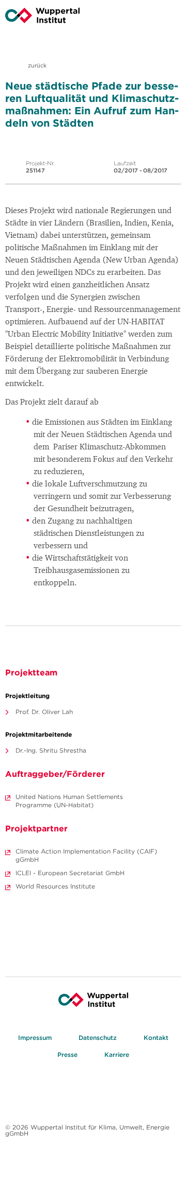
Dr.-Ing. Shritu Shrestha (51, 750)
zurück (36, 65)
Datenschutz (98, 1037)
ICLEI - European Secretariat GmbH (70, 873)
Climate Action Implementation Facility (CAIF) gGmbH (86, 855)
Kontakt (156, 1037)
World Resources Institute (55, 886)
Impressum (35, 1037)
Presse (67, 1054)
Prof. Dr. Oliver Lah (44, 712)
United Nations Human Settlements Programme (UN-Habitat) (69, 801)
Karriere (116, 1054)
